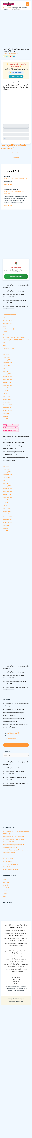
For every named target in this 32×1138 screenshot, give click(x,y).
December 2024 (7, 377)
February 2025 (7, 374)
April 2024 (6, 393)
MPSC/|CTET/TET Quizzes (10, 864)
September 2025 (7, 363)
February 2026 (7, 360)
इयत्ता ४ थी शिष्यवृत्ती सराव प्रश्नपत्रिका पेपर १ (13, 291)
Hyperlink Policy (16, 979)
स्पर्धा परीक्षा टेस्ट (6, 888)
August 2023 (6, 413)
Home (4, 8)
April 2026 (6, 354)
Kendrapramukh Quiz (9, 329)
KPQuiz (5, 332)
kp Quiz (7, 176)
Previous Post (16, 153)
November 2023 (7, 407)
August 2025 (6, 365)
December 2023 (7, 405)
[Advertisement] (16, 27)
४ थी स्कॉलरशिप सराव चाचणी (9, 315)
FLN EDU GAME (7, 323)
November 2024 (7, 379)
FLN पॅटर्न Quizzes (11, 739)
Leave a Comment (9, 178)
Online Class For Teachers (10, 870)
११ (5, 130)
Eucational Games (8, 858)
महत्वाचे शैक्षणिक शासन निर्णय (12, 733)
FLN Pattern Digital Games (11, 427)
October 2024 (7, 382)
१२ (5, 138)
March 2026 (6, 357)
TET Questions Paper (9, 425)
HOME (5, 896)
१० (5, 126)
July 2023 (5, 416)
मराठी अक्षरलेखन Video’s (12, 736)
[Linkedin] (14, 56)
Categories (6, 752)
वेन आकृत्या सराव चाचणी (8, 348)
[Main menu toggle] (27, 4)
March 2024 (6, 396)
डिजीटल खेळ (6, 882)
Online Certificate (8, 867)
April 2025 (6, 371)
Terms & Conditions (16, 975)
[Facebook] (3, 56)
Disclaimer (16, 981)
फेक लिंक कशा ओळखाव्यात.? (12, 189)
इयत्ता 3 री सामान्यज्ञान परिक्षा (9, 430)
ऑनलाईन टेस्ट (6, 885)
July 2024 (5, 391)
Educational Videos (8, 861)
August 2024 (6, 388)
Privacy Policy (16, 977)
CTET (4, 317)
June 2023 (5, 419)
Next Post (16, 157)
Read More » (8, 184)
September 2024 (7, 385)
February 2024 (7, 399)
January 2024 (6, 402)
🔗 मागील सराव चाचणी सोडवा (16, 76)
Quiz (4, 334)
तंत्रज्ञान (19, 191)
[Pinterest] (10, 56)
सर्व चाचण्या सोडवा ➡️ (16, 276)
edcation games (7, 320)
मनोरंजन (4, 345)
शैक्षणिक (9, 8)
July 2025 (5, 368)
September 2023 (7, 410)
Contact (5, 891)
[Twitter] (7, 56)
